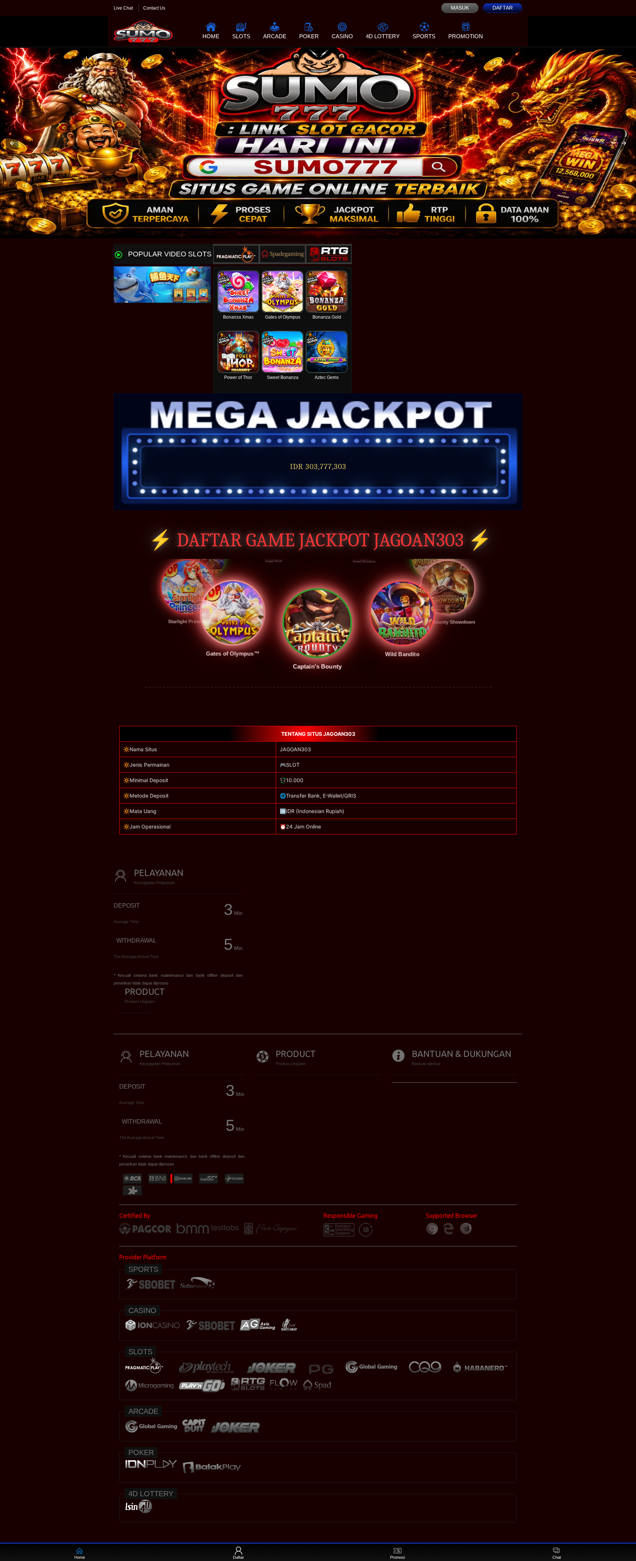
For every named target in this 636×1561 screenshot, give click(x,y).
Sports (424, 36)
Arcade (274, 36)
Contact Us (154, 8)
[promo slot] (318, 143)
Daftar (502, 8)
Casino (342, 36)
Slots (241, 36)
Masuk (460, 8)
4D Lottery (383, 36)
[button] (12, 143)
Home (210, 36)
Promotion (465, 36)
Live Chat (123, 8)
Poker (309, 36)
